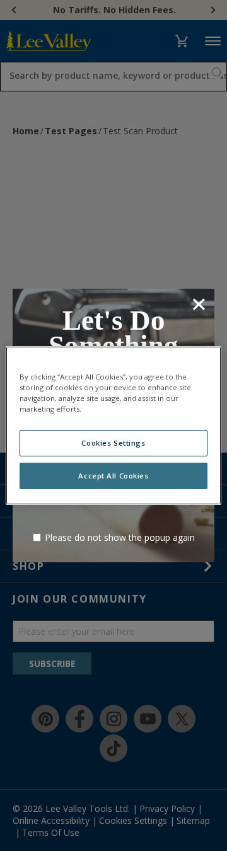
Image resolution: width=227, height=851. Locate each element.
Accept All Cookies (113, 475)
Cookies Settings (113, 443)
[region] (113, 425)
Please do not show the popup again (120, 537)
